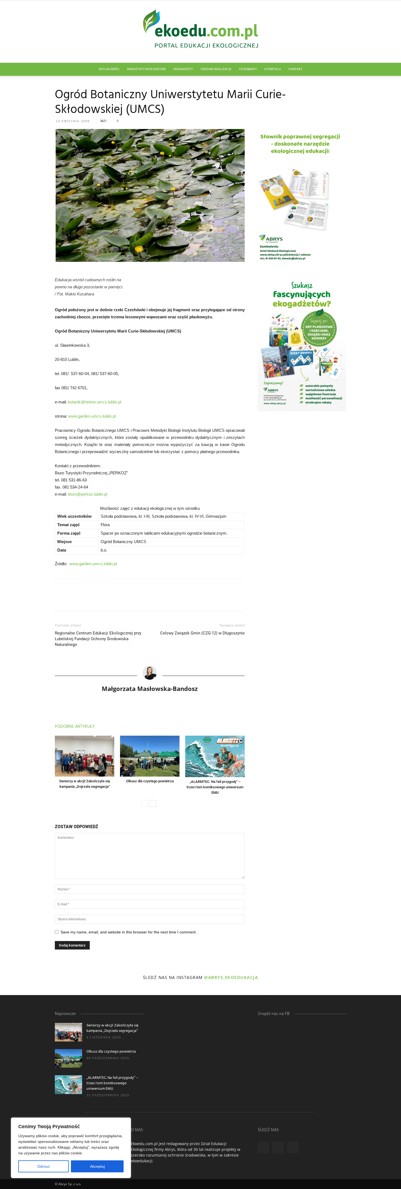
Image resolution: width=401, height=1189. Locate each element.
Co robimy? (248, 69)
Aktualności (109, 69)
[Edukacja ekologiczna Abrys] (200, 32)
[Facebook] (263, 1147)
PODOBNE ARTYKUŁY (75, 726)
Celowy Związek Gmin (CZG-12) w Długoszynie (202, 633)
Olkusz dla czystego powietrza (150, 781)
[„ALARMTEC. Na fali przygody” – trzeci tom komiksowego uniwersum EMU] (215, 756)
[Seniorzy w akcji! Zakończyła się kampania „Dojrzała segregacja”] (84, 756)
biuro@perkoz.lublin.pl (87, 494)
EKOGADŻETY (183, 69)
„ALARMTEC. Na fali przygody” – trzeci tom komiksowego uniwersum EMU (215, 787)
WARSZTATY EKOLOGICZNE (146, 69)
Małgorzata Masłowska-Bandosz (150, 688)
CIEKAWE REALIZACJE (215, 69)
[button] (339, 69)
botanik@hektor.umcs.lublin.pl (94, 402)
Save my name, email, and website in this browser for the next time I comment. (129, 932)
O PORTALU (272, 69)
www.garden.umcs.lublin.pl (92, 416)
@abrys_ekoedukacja (231, 977)
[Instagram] (278, 1147)
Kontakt (295, 69)
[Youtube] (292, 1147)
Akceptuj (97, 1166)
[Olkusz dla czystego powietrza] (149, 756)
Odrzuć (43, 1166)
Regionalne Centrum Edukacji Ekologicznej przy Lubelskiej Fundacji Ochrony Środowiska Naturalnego (98, 639)
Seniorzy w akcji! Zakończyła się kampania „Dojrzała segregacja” (112, 1028)
